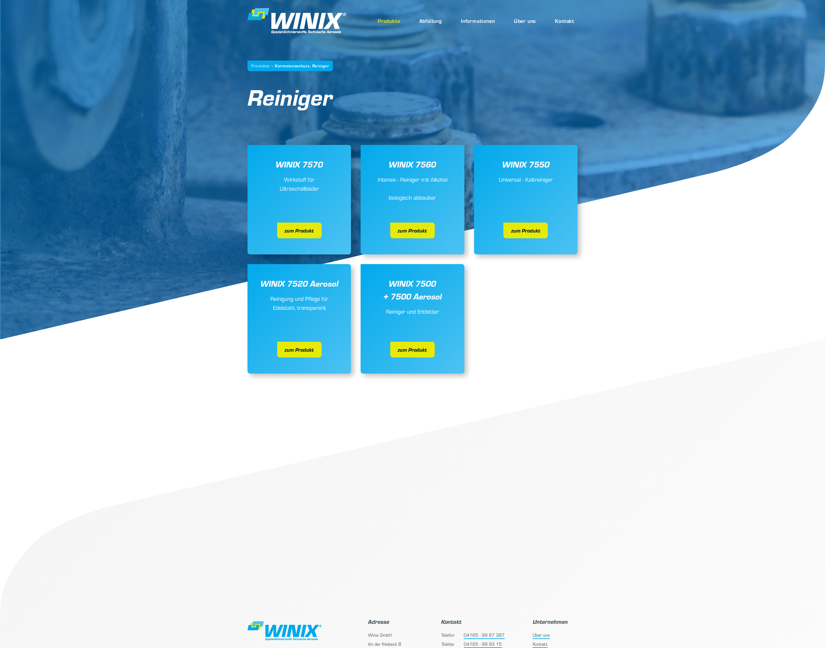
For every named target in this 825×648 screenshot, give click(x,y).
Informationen (478, 20)
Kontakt (564, 20)
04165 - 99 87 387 (484, 635)
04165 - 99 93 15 (483, 644)
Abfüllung (430, 20)
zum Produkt (299, 230)
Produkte (389, 20)
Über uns (525, 20)
